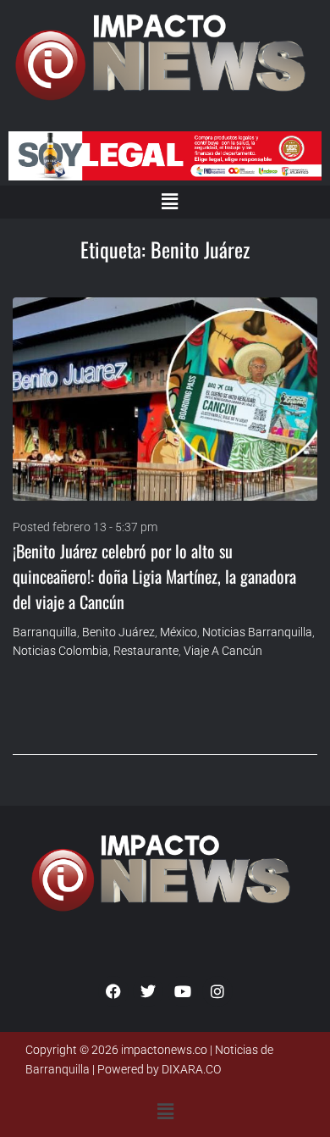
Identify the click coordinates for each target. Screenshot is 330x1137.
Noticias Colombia (60, 650)
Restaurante (146, 650)
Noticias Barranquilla (257, 632)
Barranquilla (45, 632)
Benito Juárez (118, 632)
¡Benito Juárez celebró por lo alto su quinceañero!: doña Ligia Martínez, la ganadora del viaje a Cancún (154, 576)
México (178, 632)
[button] (169, 202)
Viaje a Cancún (223, 650)
